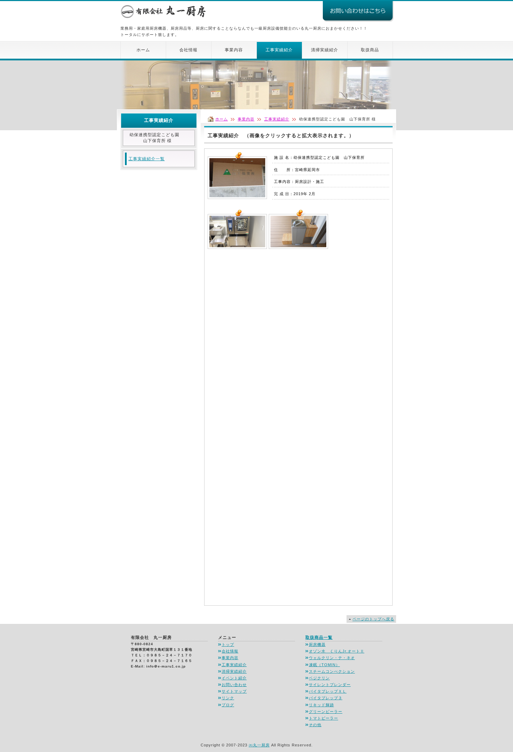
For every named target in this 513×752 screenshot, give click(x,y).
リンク (228, 698)
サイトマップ (234, 691)
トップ (228, 644)
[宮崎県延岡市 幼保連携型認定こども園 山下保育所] (237, 195)
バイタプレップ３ (325, 698)
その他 (315, 725)
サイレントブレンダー (330, 685)
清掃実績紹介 (324, 49)
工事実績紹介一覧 (146, 158)
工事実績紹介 (279, 49)
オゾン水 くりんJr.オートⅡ (336, 651)
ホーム (143, 49)
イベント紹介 (234, 678)
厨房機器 (317, 644)
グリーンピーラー (325, 711)
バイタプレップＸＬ (328, 691)
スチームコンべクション (332, 671)
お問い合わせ (234, 685)
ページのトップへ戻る (373, 619)
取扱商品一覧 (319, 637)
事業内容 (234, 49)
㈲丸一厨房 (259, 745)
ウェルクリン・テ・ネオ (332, 658)
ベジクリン (319, 678)
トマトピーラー (323, 718)
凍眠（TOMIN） (324, 665)
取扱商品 (370, 49)
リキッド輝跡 (321, 705)
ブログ (228, 705)
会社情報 (188, 49)
